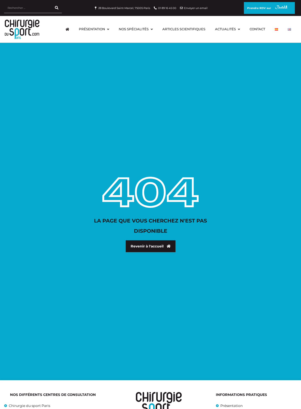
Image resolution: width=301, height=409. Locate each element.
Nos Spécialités (134, 29)
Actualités (225, 29)
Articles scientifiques (183, 29)
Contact (257, 29)
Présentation (92, 29)
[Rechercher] (57, 8)
